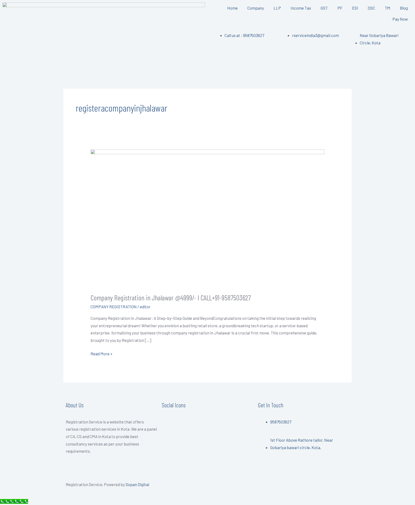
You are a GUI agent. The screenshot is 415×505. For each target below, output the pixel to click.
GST (324, 8)
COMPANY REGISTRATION (114, 306)
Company (255, 8)
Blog (404, 8)
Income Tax (301, 8)
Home (232, 8)
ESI (355, 8)
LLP (277, 8)
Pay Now (400, 19)
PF (339, 8)
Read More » (101, 353)
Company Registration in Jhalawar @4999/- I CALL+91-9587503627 (171, 297)
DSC (371, 8)
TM (387, 8)
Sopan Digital (137, 484)
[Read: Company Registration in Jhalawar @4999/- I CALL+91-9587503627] (207, 217)
